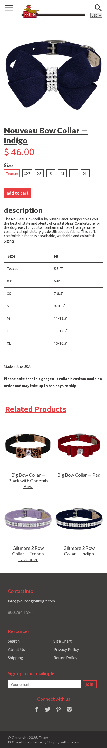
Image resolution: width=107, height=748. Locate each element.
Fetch (43, 737)
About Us (16, 649)
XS (39, 173)
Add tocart (17, 192)
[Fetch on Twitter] (47, 712)
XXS (27, 173)
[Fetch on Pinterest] (58, 712)
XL (85, 173)
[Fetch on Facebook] (36, 712)
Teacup (12, 173)
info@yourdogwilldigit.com (31, 601)
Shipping (15, 657)
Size (8, 165)
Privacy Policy (66, 649)
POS (11, 742)
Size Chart (63, 640)
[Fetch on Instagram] (69, 712)
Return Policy (65, 657)
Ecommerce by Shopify (41, 742)
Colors (73, 742)
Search (14, 640)
